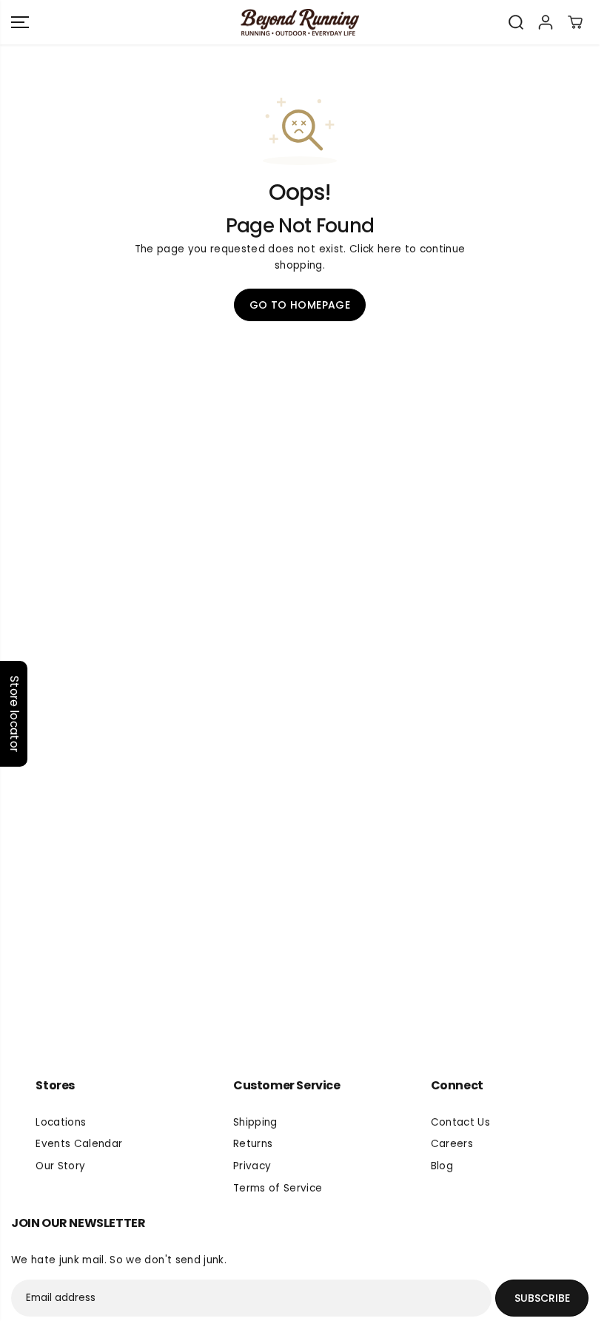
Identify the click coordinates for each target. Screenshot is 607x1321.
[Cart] (575, 22)
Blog (442, 1166)
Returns (252, 1144)
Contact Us (460, 1122)
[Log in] (545, 22)
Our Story (60, 1166)
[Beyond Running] (300, 22)
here (389, 249)
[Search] (516, 22)
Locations (61, 1122)
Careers (452, 1144)
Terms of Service (277, 1188)
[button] (20, 22)
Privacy (252, 1166)
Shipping (255, 1122)
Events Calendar (79, 1144)
